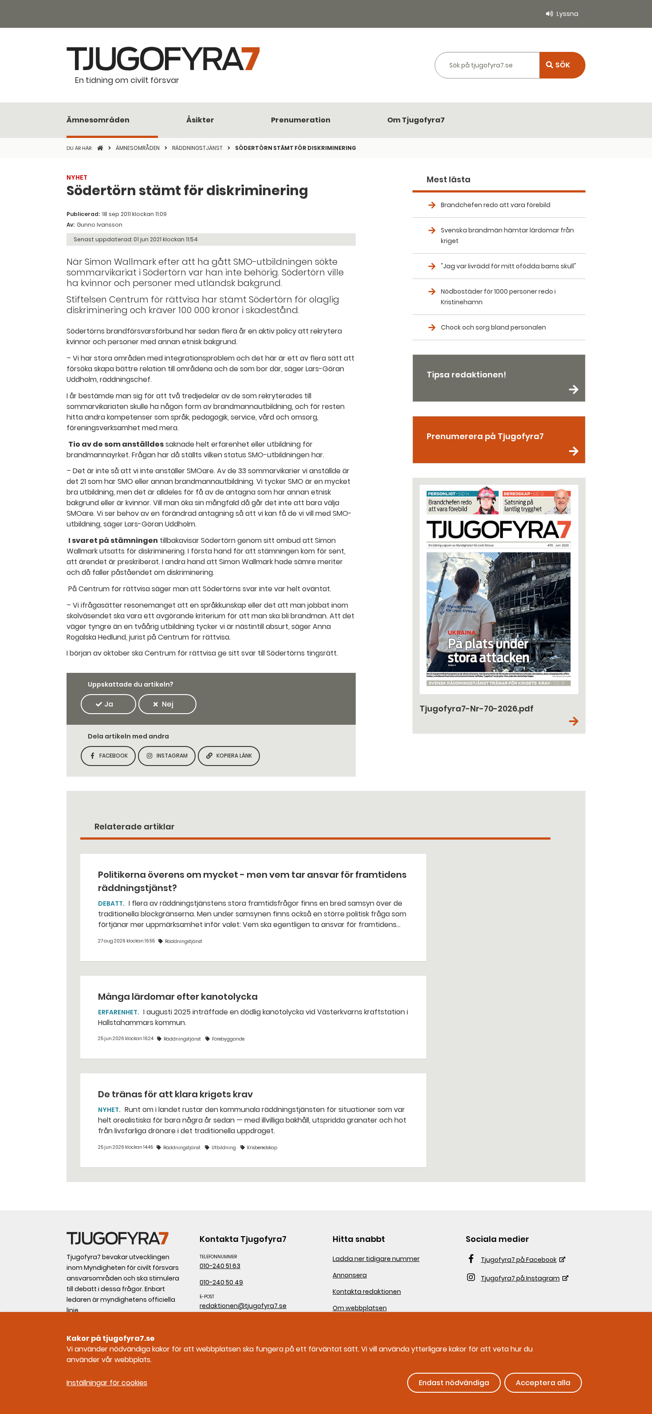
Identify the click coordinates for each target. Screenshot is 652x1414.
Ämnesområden (98, 120)
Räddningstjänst (198, 148)
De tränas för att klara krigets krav (175, 1094)
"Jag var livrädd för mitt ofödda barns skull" (508, 266)
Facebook (117, 758)
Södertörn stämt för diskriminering (295, 148)
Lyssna (567, 13)
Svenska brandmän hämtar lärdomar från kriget (507, 235)
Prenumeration (300, 120)
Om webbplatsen (360, 1308)
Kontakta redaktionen (367, 1291)
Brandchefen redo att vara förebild (495, 204)
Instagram (176, 758)
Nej (167, 704)
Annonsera (350, 1275)
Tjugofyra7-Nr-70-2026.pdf (477, 708)
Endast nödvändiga (454, 1383)
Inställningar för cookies (107, 1383)
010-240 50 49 (221, 1282)
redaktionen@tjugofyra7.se (243, 1305)
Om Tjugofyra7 (416, 120)
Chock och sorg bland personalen (493, 327)
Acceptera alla (543, 1383)
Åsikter (200, 120)
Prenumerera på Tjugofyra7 (485, 436)
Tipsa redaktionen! (466, 374)
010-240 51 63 (220, 1265)
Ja (108, 704)
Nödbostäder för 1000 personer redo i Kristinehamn (498, 296)
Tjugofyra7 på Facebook (519, 1259)
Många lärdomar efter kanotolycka (178, 996)
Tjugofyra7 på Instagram (520, 1278)
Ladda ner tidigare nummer (376, 1258)
